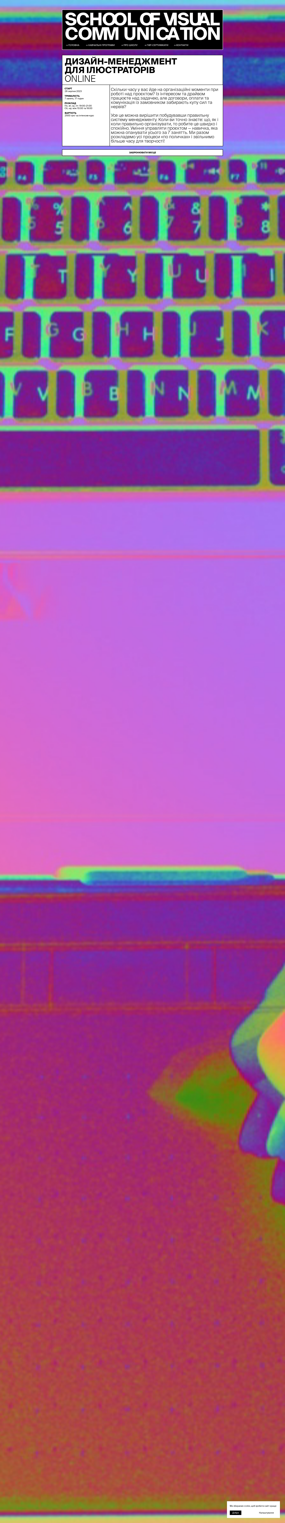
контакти (182, 45)
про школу (131, 45)
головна (73, 45)
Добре (235, 1513)
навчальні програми (101, 45)
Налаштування (266, 1513)
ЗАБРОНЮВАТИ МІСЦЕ (142, 152)
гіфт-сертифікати (157, 45)
